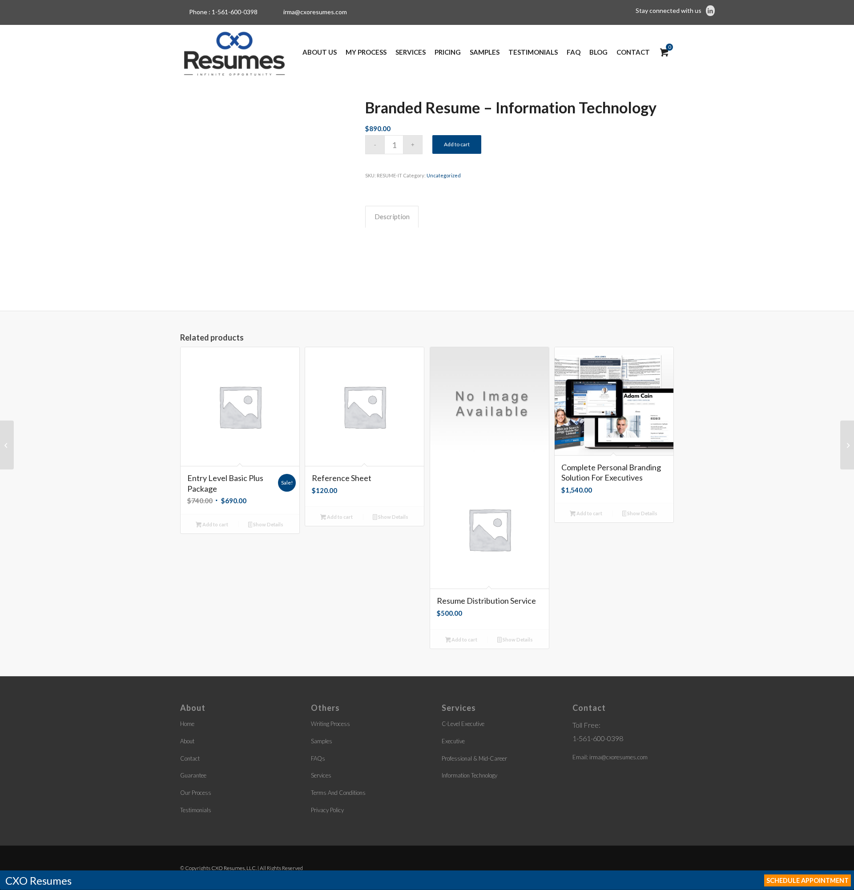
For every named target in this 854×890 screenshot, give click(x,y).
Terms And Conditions (338, 792)
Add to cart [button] (214, 524)
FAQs (318, 758)
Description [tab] (392, 216)
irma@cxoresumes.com (315, 12)
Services (321, 775)
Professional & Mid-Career (474, 758)
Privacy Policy (327, 810)
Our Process (195, 792)
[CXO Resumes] (234, 52)
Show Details (267, 524)
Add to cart (457, 144)
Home (187, 723)
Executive (453, 741)
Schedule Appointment (807, 880)
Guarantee (193, 775)
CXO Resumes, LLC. (234, 868)
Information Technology (469, 775)
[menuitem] (319, 52)
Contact (190, 758)
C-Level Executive (463, 723)
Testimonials (195, 810)
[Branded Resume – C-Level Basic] (7, 445)
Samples (321, 741)
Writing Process (330, 723)
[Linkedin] (710, 10)
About (187, 741)
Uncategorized (444, 175)
